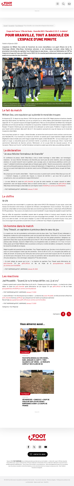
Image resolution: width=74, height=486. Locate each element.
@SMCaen (20, 298)
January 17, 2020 (33, 189)
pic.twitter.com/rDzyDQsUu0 (27, 288)
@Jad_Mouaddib (48, 295)
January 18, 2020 (33, 269)
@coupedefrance (58, 263)
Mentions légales (51, 480)
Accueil (5, 25)
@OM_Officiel (62, 183)
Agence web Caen (38, 482)
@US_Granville (28, 181)
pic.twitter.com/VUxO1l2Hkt (12, 265)
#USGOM (45, 185)
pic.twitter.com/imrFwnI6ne (37, 300)
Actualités (11, 25)
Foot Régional (19, 25)
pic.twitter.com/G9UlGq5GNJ (57, 185)
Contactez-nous (39, 454)
